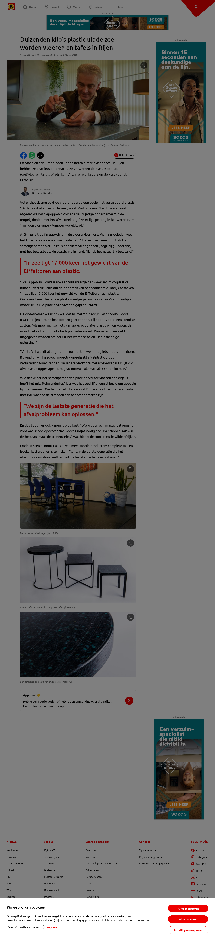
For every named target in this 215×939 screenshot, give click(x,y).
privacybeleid (51, 927)
